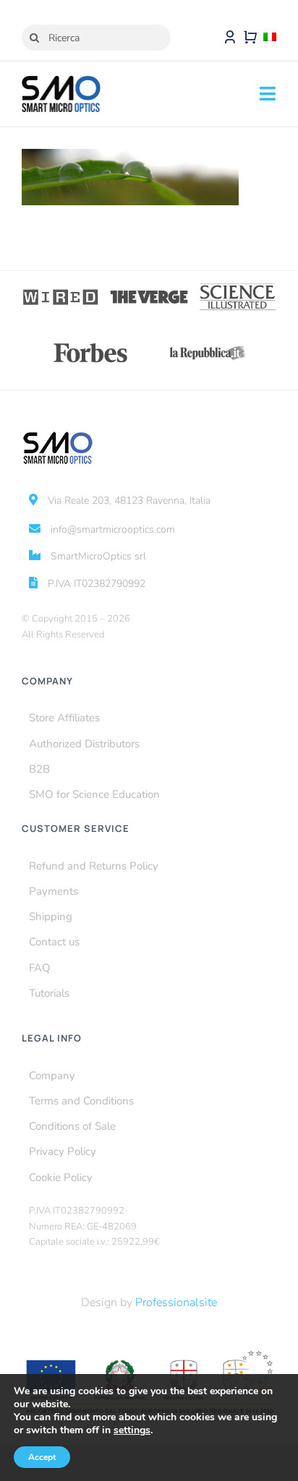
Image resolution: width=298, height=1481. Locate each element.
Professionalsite (176, 1302)
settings (132, 1430)
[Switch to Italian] (269, 37)
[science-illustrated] (237, 288)
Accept (42, 1457)
